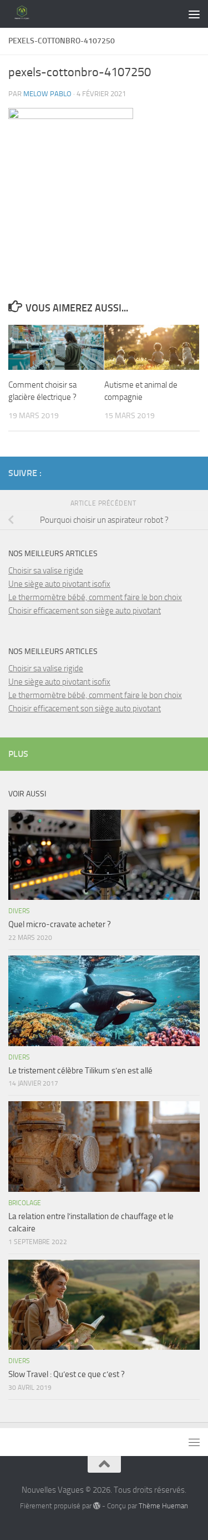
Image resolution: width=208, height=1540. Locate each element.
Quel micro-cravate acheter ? (59, 924)
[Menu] (194, 14)
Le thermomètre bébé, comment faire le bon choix (95, 597)
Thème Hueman (163, 1506)
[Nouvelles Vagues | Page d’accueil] (27, 13)
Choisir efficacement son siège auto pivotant (84, 611)
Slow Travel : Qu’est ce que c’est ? (66, 1374)
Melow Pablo (47, 94)
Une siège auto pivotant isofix (59, 584)
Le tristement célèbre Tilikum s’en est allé (80, 1071)
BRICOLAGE (24, 1203)
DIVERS (19, 911)
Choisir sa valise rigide (45, 571)
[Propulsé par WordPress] (96, 1505)
